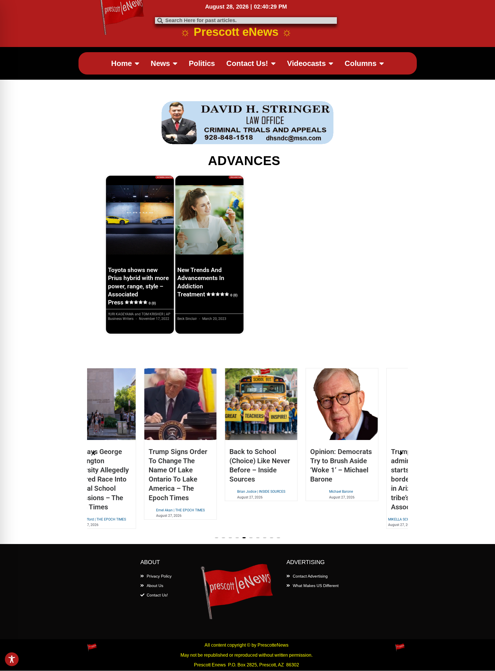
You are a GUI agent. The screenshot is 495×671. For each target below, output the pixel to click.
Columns (360, 63)
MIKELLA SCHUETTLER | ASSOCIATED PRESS (370, 519)
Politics (202, 63)
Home (121, 63)
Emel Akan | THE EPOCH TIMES (128, 510)
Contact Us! (247, 63)
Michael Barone (289, 492)
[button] (216, 537)
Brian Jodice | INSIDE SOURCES (209, 492)
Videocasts (306, 63)
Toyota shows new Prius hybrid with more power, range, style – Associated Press (138, 286)
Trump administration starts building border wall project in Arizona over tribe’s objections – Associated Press (368, 479)
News (160, 63)
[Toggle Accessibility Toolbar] (11, 659)
